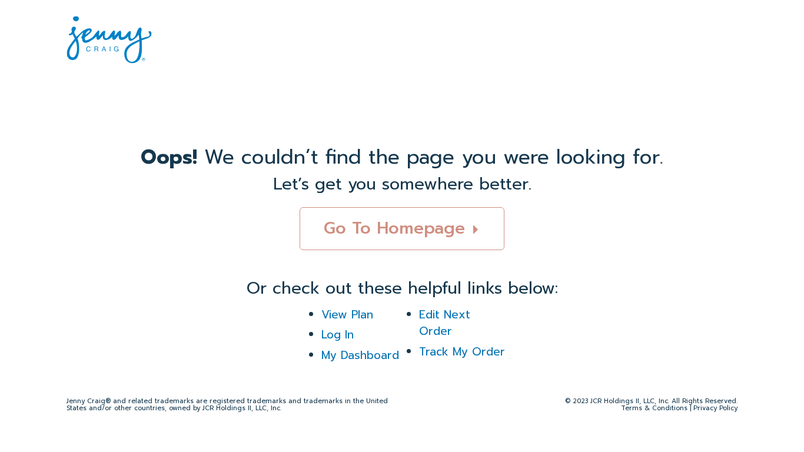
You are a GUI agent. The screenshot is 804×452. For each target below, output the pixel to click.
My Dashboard (360, 355)
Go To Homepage (397, 228)
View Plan (347, 314)
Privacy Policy (715, 408)
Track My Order (462, 351)
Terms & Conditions (654, 408)
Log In (337, 334)
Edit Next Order (444, 323)
